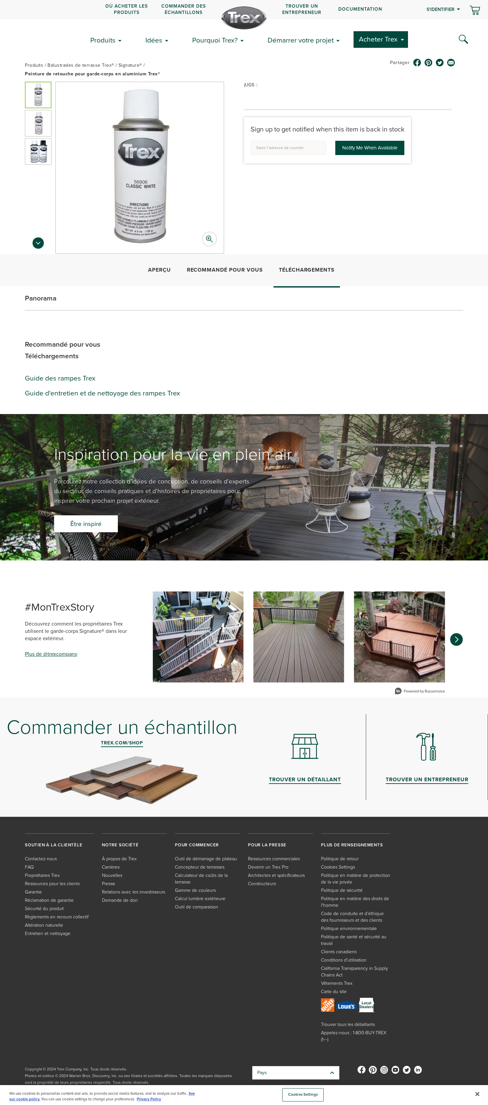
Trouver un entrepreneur (301, 9)
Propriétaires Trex (42, 875)
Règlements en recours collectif (57, 916)
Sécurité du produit (44, 908)
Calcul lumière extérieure (200, 898)
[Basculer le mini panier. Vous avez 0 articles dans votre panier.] (475, 11)
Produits (103, 40)
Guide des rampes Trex (60, 378)
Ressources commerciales (274, 858)
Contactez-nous (41, 858)
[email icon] (451, 63)
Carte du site (334, 991)
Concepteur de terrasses (199, 867)
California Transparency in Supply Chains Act (354, 971)
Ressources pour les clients (52, 883)
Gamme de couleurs (195, 890)
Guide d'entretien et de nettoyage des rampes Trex (102, 393)
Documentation (360, 9)
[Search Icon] (463, 39)
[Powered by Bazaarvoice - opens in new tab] (420, 692)
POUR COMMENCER (197, 845)
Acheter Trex (378, 39)
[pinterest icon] (429, 63)
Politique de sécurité (342, 890)
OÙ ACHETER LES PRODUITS (126, 9)
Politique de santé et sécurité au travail (353, 940)
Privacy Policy (149, 1099)
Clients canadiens (339, 951)
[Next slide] (38, 245)
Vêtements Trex (337, 983)
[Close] (477, 1094)
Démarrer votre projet (301, 40)
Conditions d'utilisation (343, 960)
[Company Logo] (244, 18)
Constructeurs (262, 883)
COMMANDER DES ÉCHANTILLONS (183, 9)
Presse (108, 883)
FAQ (29, 867)
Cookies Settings (303, 1095)
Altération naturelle (44, 925)
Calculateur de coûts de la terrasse (201, 879)
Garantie (33, 892)
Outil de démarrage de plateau (206, 858)
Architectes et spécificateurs (276, 875)
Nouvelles (112, 875)
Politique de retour (340, 858)
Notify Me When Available (369, 147)
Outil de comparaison (196, 906)
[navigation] (244, 9)
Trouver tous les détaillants (348, 1024)
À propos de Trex (119, 858)
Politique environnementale (349, 928)
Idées (153, 40)
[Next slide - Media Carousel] (456, 639)
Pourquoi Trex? (215, 40)
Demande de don (120, 900)
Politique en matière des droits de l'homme (355, 902)
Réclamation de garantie (49, 900)
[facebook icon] (417, 63)
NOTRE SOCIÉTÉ (120, 845)
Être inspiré (86, 524)
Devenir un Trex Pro (268, 867)
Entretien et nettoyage (47, 933)
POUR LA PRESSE (267, 845)
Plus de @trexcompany (51, 654)
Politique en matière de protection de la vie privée (355, 879)
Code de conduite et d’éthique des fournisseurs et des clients (352, 917)
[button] (38, 95)
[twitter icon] (440, 63)
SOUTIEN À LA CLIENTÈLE (54, 845)
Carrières (111, 867)
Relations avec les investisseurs (133, 892)
